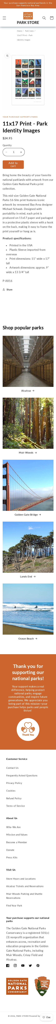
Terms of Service (15, 805)
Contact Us (12, 767)
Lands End (26, 576)
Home (19, 31)
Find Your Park (14, 905)
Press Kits (12, 857)
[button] (4, 18)
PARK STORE (22, 1016)
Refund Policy (14, 798)
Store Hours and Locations (21, 878)
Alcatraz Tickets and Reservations (25, 886)
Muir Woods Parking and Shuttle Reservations (24, 895)
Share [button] (10, 289)
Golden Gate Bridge (26, 514)
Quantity (7, 145)
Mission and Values (17, 834)
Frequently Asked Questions (22, 775)
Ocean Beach (26, 638)
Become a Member (16, 842)
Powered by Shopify (38, 1016)
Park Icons (29, 31)
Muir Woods (26, 452)
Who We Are (13, 827)
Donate (10, 849)
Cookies (11, 790)
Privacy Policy (14, 783)
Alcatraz (26, 390)
